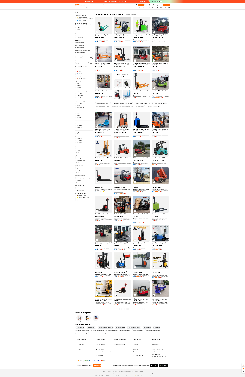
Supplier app (118, 365)
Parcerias (153, 351)
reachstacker (130, 103)
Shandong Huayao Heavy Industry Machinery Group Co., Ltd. (160, 135)
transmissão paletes (91, 327)
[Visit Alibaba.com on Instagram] (160, 356)
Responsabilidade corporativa (83, 346)
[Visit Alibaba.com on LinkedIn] (155, 356)
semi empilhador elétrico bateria (134, 327)
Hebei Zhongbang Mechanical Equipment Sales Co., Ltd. (160, 41)
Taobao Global (128, 371)
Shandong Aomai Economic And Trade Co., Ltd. (160, 69)
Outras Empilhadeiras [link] (128, 12)
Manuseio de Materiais (104, 12)
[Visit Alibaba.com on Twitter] (157, 356)
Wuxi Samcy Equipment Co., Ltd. (158, 219)
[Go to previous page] (118, 309)
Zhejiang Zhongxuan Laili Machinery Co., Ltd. (103, 135)
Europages (141, 371)
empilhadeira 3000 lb (101, 106)
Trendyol (136, 371)
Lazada (122, 371)
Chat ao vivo (135, 344)
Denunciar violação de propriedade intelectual (140, 352)
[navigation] (84, 161)
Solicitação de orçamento (119, 344)
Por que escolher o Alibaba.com (83, 342)
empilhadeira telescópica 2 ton (102, 103)
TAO (132, 371)
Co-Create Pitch (80, 344)
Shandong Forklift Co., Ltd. (138, 220)
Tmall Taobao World (116, 371)
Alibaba (96, 12)
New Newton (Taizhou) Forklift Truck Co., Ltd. (160, 276)
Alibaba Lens (84, 365)
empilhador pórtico (147, 327)
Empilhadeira (119, 12)
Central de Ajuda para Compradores (140, 342)
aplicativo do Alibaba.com (143, 365)
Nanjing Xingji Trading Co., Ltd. (139, 248)
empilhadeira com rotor (120, 327)
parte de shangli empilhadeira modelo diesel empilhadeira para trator (120, 106)
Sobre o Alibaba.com (81, 339)
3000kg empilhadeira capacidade (118, 103)
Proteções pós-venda (100, 349)
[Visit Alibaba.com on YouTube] (162, 356)
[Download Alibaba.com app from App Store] (154, 365)
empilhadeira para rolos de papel (154, 106)
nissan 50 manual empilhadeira (98, 330)
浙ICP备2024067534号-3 (155, 375)
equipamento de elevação (138, 330)
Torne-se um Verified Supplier (157, 349)
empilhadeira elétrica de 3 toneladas (153, 330)
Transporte (112, 12)
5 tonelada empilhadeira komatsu (160, 103)
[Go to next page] (146, 309)
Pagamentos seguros (100, 342)
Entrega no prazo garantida (101, 346)
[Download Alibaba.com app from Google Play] (163, 365)
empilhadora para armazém (125, 330)
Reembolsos (135, 349)
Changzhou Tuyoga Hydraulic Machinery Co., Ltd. (103, 69)
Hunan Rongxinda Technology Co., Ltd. (121, 136)
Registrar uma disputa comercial (139, 346)
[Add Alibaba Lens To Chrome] (97, 365)
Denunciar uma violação (138, 355)
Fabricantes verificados (119, 342)
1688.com (109, 371)
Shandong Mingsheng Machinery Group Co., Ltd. (160, 96)
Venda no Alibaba (155, 342)
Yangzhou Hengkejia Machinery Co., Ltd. (122, 69)
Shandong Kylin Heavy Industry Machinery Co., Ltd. (160, 190)
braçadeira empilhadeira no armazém (106, 327)
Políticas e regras (99, 355)
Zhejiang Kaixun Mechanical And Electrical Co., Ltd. (103, 303)
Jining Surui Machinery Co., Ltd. (139, 303)
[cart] (154, 5)
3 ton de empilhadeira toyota (83, 333)
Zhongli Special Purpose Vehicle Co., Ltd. (141, 275)
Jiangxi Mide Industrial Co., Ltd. (158, 248)
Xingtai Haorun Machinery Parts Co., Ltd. (103, 40)
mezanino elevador (81, 327)
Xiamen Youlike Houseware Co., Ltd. (102, 248)
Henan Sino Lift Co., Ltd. (100, 190)
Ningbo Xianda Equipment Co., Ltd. (159, 163)
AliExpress (104, 371)
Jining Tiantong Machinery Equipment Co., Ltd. (122, 219)
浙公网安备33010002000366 (143, 375)
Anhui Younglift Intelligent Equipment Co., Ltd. (141, 135)
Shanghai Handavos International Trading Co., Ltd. (103, 96)
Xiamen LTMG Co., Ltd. (118, 192)
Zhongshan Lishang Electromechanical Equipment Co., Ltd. (103, 219)
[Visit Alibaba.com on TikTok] (165, 356)
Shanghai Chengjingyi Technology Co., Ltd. (160, 303)
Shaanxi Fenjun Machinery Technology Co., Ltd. (103, 163)
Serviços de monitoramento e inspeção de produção (103, 352)
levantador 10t (157, 327)
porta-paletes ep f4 (140, 106)
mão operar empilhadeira (112, 330)
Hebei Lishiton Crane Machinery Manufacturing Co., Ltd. (122, 303)
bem (91, 57)
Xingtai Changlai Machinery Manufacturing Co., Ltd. (122, 275)
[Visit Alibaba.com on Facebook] (152, 356)
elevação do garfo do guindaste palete (143, 103)
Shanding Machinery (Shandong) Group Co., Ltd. (122, 40)
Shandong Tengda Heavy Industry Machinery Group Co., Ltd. (141, 69)
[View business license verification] (134, 375)
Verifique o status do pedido (157, 346)
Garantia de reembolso (100, 344)
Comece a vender (155, 344)
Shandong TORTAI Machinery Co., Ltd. (140, 190)
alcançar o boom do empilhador (83, 330)
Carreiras (79, 349)
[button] (136, 5)
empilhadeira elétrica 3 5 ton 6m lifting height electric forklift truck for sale (105, 333)
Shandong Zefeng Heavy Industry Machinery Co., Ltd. (122, 248)
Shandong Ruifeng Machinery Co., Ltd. (140, 163)
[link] (243, 365)
